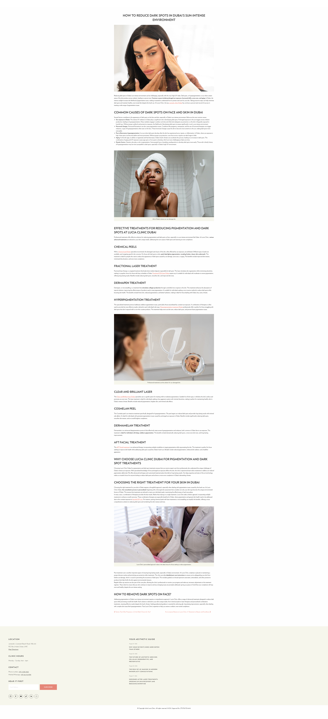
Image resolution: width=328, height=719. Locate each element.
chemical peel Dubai (124, 252)
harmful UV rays (137, 499)
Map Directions (13, 649)
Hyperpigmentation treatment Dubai (171, 307)
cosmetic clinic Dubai (175, 103)
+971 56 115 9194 (26, 674)
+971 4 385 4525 (24, 672)
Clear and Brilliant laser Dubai (126, 397)
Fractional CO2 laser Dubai (161, 273)
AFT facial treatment (123, 447)
